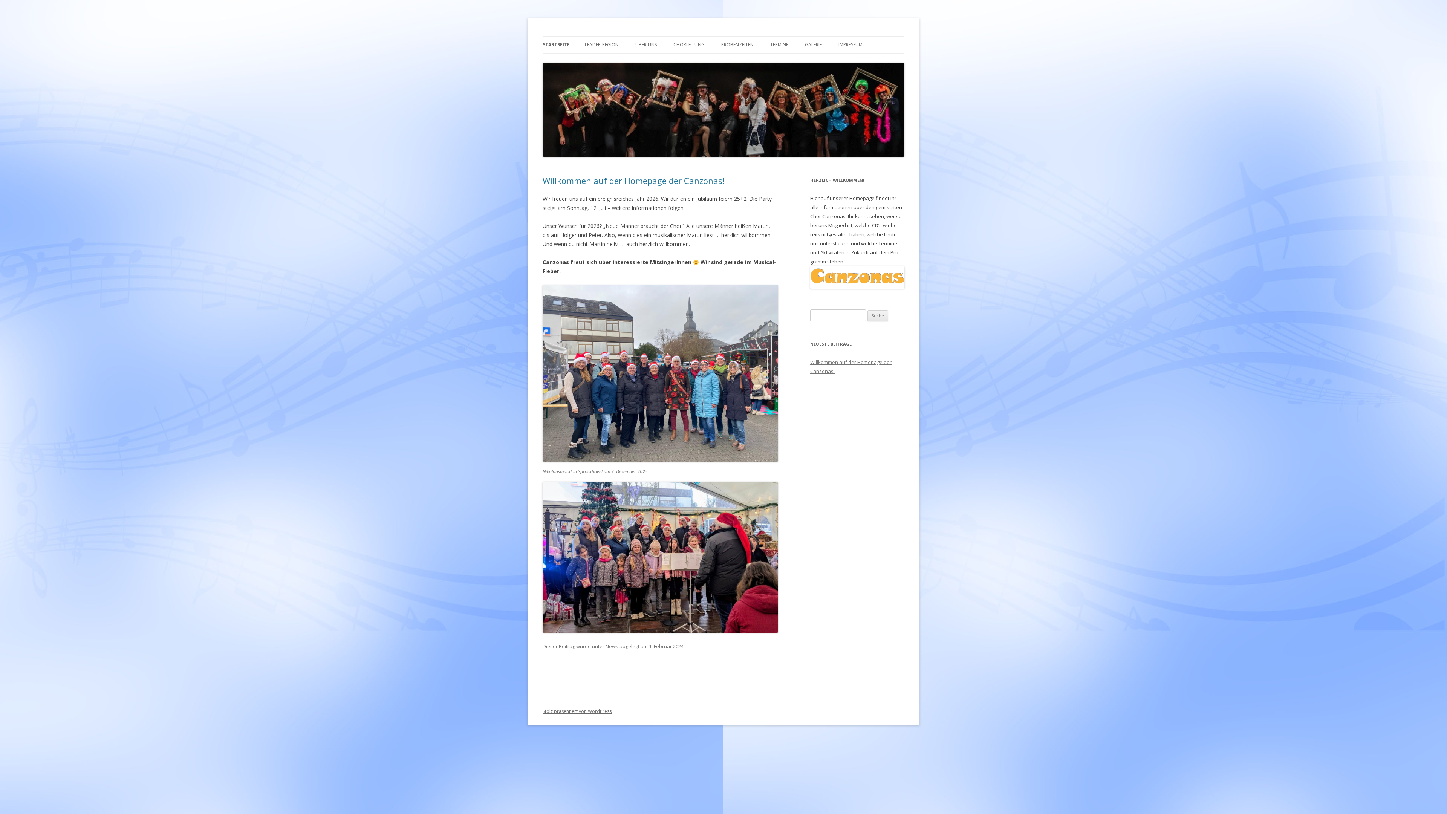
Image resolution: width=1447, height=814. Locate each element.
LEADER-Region (602, 44)
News (612, 646)
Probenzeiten (737, 44)
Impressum (850, 44)
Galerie (813, 44)
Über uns (646, 44)
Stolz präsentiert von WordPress (577, 711)
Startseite (556, 44)
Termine (779, 44)
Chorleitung (689, 44)
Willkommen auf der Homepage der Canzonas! (634, 180)
